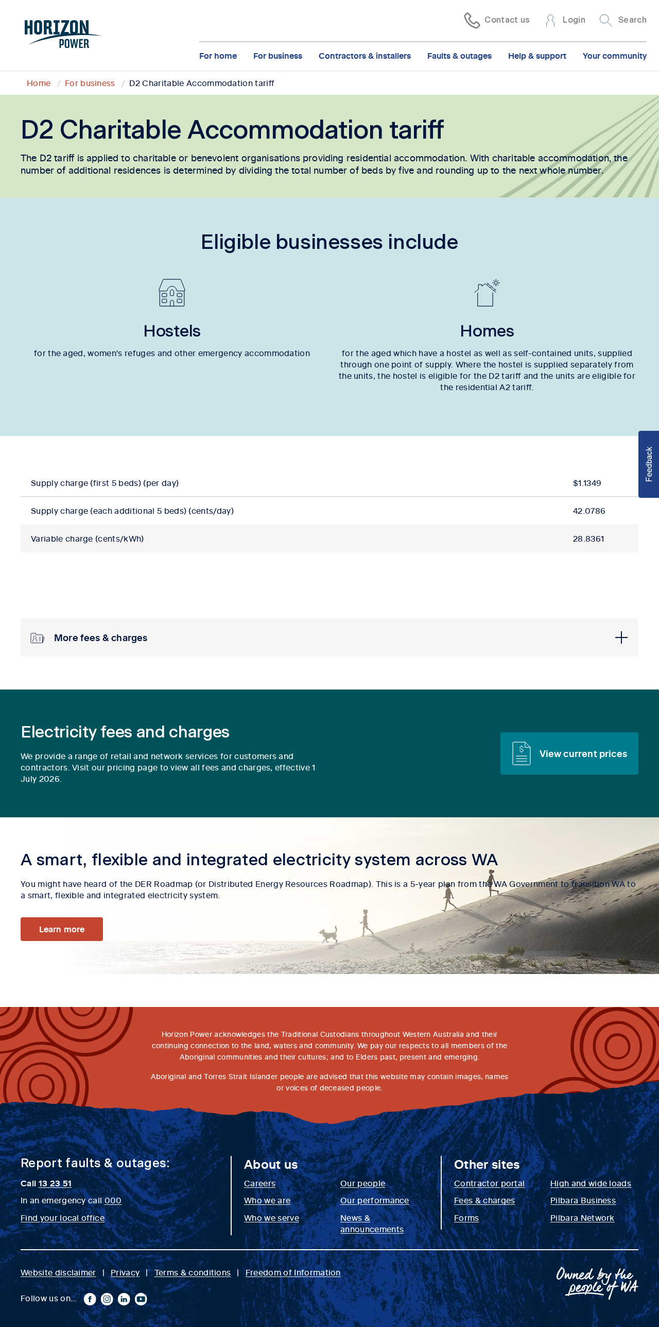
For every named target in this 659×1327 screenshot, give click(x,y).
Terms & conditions (192, 1272)
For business (277, 55)
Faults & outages (459, 55)
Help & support (537, 55)
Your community (615, 55)
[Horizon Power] (63, 35)
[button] (329, 637)
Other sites (487, 1163)
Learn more (61, 928)
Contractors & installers (365, 55)
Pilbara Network (582, 1217)
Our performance (374, 1199)
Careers (259, 1182)
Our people (362, 1182)
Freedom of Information (293, 1272)
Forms (466, 1217)
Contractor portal (489, 1182)
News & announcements (372, 1223)
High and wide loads (590, 1182)
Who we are (267, 1199)
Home (38, 82)
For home (218, 55)
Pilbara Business (583, 1199)
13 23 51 (55, 1182)
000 (113, 1199)
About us (271, 1163)
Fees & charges (484, 1199)
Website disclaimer (58, 1272)
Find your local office (63, 1217)
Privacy (125, 1272)
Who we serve (271, 1217)
